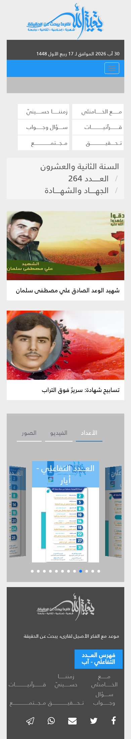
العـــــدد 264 (88, 178)
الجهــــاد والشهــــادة (77, 190)
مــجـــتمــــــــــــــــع (49, 142)
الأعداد (89, 433)
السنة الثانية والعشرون (80, 166)
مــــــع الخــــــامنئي (102, 111)
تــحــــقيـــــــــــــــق (104, 142)
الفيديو (59, 433)
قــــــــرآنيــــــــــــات (103, 127)
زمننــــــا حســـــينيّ (47, 111)
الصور (29, 433)
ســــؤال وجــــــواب (47, 127)
